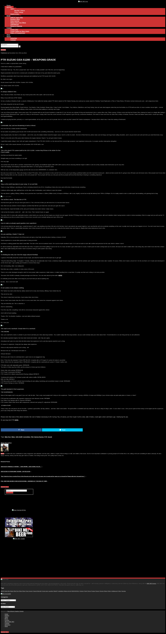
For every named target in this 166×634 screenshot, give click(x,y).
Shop (8, 35)
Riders (105, 591)
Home (9, 5)
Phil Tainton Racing (37, 437)
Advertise (13, 38)
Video (12, 9)
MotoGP (56, 591)
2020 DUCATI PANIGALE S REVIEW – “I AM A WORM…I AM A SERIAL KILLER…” (21, 466)
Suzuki (50, 437)
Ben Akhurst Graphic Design (15, 611)
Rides (109, 591)
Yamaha (123, 591)
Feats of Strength (37, 591)
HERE (60, 275)
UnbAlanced (14, 24)
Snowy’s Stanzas (16, 26)
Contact (13, 40)
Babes (11, 591)
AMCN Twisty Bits (16, 17)
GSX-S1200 (19, 437)
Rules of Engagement (17, 33)
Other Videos (18, 12)
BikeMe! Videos (19, 10)
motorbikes (26, 437)
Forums (9, 28)
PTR (45, 437)
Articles (9, 7)
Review (102, 591)
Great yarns (45, 591)
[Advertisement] (19, 561)
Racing (97, 591)
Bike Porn (8, 437)
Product (93, 591)
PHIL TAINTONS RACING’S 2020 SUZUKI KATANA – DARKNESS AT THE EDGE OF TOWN (24, 481)
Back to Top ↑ (5, 487)
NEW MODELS (75, 591)
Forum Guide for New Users (19, 31)
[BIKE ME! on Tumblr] (6, 593)
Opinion (82, 591)
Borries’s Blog (15, 19)
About (9, 36)
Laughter (51, 591)
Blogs (8, 16)
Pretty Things (87, 591)
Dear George (14, 21)
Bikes (13, 437)
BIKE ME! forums (151, 583)
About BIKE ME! (9, 621)
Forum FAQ (14, 29)
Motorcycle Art (67, 591)
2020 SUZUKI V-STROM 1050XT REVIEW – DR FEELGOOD (15, 471)
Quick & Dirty (14, 14)
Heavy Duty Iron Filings (18, 22)
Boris (2, 453)
